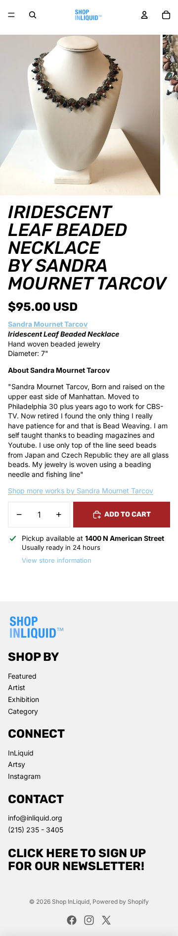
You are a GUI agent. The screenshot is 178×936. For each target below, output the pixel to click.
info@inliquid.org (35, 818)
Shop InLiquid (70, 901)
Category (23, 711)
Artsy (16, 764)
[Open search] (33, 15)
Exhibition (23, 699)
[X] (106, 920)
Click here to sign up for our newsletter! (77, 859)
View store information (56, 560)
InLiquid (21, 753)
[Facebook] (72, 920)
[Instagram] (89, 920)
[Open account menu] (144, 15)
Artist (16, 687)
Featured (22, 676)
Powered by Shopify (120, 901)
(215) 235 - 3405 (35, 829)
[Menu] (11, 14)
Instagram (24, 776)
